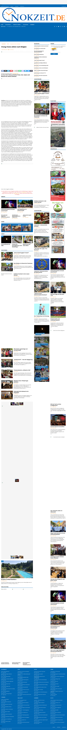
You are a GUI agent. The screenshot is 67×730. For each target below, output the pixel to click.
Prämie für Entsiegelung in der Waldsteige (17, 245)
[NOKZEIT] (33, 21)
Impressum (16, 6)
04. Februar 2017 (5, 49)
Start (2, 24)
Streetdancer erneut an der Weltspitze (41, 67)
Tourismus (12, 49)
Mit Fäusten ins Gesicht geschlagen (6, 693)
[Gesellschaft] (7, 256)
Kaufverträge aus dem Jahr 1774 (57, 295)
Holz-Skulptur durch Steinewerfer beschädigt (8, 688)
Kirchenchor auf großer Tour (22, 719)
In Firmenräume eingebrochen (5, 686)
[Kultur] (58, 264)
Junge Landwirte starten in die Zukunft (56, 688)
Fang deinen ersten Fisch (54, 681)
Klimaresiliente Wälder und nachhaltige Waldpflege (41, 367)
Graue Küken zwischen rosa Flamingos (7, 709)
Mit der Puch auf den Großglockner (56, 404)
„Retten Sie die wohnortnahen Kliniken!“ (40, 294)
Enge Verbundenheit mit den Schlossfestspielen (58, 533)
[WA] (66, 26)
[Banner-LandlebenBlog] (58, 175)
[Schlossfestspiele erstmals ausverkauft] (9, 204)
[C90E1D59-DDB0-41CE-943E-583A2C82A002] (58, 217)
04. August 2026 (38, 357)
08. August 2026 (17, 276)
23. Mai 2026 (37, 251)
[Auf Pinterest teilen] (11, 71)
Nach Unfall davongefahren (5, 691)
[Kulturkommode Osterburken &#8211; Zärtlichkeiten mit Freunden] (58, 126)
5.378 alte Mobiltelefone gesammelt (40, 378)
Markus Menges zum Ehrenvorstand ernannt (24, 694)
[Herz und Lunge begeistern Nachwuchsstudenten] (16, 227)
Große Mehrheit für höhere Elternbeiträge (40, 679)
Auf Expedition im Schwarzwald (22, 210)
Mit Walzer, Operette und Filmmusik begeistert (57, 722)
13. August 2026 (38, 334)
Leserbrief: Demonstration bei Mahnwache (41, 271)
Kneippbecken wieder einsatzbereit (6, 714)
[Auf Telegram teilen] (25, 71)
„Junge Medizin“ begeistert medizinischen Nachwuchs (57, 692)
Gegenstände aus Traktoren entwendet (7, 678)
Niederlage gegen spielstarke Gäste (23, 677)
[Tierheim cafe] (58, 170)
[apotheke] (58, 256)
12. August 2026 (37, 227)
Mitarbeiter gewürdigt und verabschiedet (21, 349)
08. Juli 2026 (3, 710)
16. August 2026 (20, 678)
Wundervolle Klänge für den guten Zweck (58, 580)
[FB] (55, 26)
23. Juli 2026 (16, 383)
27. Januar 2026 (37, 296)
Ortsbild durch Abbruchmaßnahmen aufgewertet (16, 216)
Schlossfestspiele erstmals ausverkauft (8, 210)
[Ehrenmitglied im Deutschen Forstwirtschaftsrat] (28, 625)
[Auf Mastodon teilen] (22, 71)
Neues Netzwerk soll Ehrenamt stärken (23, 722)
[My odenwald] (58, 200)
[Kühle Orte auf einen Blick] (28, 239)
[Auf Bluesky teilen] (28, 71)
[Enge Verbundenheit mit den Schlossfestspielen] (13, 557)
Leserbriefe (32, 24)
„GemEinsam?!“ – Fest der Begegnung (23, 359)
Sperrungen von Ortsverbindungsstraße (41, 65)
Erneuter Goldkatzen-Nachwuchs (6, 701)
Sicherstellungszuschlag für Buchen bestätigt (40, 684)
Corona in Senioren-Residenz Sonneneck (5, 663)
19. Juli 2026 (19, 718)
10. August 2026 (17, 264)
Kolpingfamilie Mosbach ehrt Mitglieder (21, 392)
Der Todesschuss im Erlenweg (41, 316)
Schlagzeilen (7, 24)
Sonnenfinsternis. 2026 (5, 245)
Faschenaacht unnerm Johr (55, 683)
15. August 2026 (53, 406)
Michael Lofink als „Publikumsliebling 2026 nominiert (24, 674)
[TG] (64, 26)
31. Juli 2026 (16, 351)
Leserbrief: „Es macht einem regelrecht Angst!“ (41, 719)
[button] (1, 4)
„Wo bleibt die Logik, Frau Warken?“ (40, 249)
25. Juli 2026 (16, 371)
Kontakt (12, 6)
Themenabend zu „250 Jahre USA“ (22, 370)
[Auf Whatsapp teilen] (19, 71)
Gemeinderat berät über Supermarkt (40, 75)
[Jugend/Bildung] (58, 619)
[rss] (62, 26)
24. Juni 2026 (3, 717)
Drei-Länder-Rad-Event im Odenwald (6, 704)
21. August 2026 (4, 212)
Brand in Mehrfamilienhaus (39, 54)
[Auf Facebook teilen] (2, 71)
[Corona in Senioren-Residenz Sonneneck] (6, 625)
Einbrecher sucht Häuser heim (5, 683)
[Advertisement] (33, 34)
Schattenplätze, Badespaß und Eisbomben (7, 716)
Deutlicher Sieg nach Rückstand (22, 682)
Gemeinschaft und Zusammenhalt (23, 687)
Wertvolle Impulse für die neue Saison (23, 689)
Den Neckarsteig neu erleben (5, 711)
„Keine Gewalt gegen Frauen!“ (27, 216)
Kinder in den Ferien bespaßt (55, 686)
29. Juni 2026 (3, 715)
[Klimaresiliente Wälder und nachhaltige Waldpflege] (41, 364)
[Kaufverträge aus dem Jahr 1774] (17, 403)
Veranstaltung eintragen (5, 6)
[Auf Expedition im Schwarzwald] (25, 204)
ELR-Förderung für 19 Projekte (38, 689)
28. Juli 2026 (16, 360)
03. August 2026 (4, 580)
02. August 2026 (38, 368)
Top (9, 49)
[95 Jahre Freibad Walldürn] (17, 569)
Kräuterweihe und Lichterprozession (55, 319)
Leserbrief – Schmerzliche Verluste (40, 225)
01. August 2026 (53, 581)
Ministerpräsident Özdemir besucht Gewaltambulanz (39, 677)
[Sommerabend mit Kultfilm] (17, 480)
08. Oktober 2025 (37, 713)
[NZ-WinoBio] (58, 212)
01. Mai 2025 (36, 718)
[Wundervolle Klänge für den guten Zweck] (21, 557)
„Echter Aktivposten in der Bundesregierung (40, 692)
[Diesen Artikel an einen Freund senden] (14, 71)
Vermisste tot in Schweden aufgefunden (7, 681)
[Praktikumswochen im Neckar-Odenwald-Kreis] (26, 227)
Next (2, 228)
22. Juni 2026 (3, 720)
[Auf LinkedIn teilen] (8, 71)
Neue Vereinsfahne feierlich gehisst (23, 679)
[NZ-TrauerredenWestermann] (58, 146)
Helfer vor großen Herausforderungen (41, 70)
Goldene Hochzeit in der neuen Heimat (21, 274)
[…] (14, 258)
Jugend (52, 669)
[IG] (60, 26)
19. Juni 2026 (3, 722)
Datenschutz (22, 6)
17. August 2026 (53, 321)
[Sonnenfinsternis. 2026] (6, 239)
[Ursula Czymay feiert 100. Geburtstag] (17, 625)
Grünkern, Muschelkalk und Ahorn (6, 706)
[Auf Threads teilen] (31, 71)
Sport (19, 669)
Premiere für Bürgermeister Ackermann (40, 694)
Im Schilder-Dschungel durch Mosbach (39, 712)
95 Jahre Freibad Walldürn (8, 579)
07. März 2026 (37, 273)
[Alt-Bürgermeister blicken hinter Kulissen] (17, 557)
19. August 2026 (4, 682)
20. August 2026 (37, 71)
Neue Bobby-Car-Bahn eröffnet (5, 721)
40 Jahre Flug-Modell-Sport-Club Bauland (24, 684)
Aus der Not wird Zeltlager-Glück (55, 678)
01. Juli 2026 (3, 712)
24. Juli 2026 (3, 705)
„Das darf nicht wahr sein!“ (38, 722)
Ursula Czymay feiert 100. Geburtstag (16, 663)
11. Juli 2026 (3, 707)
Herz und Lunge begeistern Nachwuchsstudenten (5, 216)
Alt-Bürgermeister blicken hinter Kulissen (57, 557)
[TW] (56, 26)
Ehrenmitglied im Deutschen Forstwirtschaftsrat (27, 663)
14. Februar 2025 (37, 723)
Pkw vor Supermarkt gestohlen (5, 676)
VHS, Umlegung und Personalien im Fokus (40, 687)
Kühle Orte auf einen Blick (26, 245)
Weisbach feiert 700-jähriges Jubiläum (21, 381)
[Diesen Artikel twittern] (5, 71)
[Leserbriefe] (41, 218)
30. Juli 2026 (36, 685)
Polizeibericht (4, 669)
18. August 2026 (4, 687)
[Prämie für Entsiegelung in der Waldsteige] (17, 239)
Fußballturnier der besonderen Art (23, 692)
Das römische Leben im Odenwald (56, 511)
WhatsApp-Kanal (15, 73)
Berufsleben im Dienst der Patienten (23, 263)
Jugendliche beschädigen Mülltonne (40, 62)
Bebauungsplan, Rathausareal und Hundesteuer (41, 682)
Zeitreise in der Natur (54, 694)
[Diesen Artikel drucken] (17, 71)
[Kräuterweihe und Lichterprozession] (21, 403)
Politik (35, 669)
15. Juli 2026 (19, 723)
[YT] (58, 26)
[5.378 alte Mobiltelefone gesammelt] (41, 376)
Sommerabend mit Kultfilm (57, 426)
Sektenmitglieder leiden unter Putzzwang (40, 717)
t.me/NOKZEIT (24, 192)
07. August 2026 (53, 535)
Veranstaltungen (16, 24)
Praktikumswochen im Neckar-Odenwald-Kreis (57, 676)
